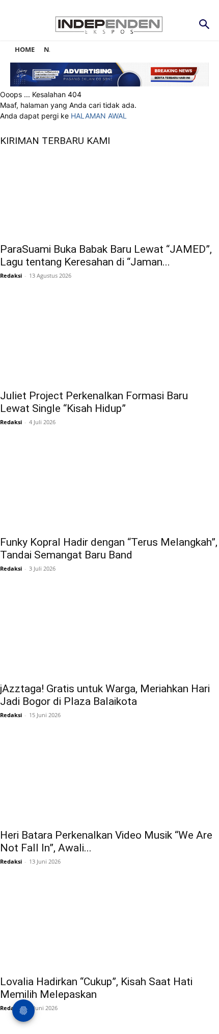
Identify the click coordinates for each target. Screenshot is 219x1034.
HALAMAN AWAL (99, 115)
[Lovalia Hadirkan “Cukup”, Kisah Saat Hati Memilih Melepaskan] (109, 928)
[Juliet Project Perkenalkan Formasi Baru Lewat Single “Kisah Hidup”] (109, 342)
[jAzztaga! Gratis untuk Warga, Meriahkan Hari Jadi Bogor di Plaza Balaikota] (109, 635)
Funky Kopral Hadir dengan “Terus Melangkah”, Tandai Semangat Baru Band (108, 548)
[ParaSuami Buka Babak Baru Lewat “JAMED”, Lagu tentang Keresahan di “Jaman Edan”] (109, 196)
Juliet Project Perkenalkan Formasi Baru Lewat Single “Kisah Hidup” (94, 402)
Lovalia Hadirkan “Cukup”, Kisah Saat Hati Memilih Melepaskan (96, 988)
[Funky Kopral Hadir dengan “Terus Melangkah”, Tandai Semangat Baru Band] (109, 488)
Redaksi (11, 275)
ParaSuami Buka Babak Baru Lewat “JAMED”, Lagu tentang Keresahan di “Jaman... (106, 255)
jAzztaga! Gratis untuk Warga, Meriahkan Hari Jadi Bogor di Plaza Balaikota (105, 695)
